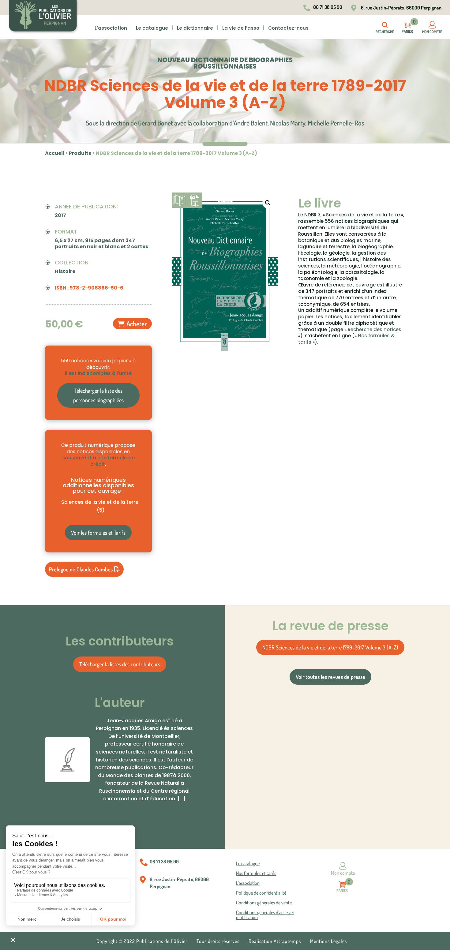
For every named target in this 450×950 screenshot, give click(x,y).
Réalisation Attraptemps (275, 941)
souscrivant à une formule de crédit (98, 461)
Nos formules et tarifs (256, 873)
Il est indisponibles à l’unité (98, 373)
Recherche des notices (374, 329)
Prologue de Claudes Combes (81, 569)
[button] (267, 202)
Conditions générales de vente (264, 903)
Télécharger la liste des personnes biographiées (98, 395)
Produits (80, 153)
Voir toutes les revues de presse (330, 676)
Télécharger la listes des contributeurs (119, 664)
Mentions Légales (328, 941)
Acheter (136, 323)
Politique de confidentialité (261, 893)
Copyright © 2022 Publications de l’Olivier (141, 941)
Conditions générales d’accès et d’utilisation (265, 915)
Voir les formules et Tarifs (98, 532)
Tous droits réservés (218, 941)
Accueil (54, 153)
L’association (111, 28)
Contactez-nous (288, 28)
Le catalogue (248, 863)
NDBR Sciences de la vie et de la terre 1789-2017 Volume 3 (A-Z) (330, 647)
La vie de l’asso (240, 28)
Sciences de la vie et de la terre (99, 506)
